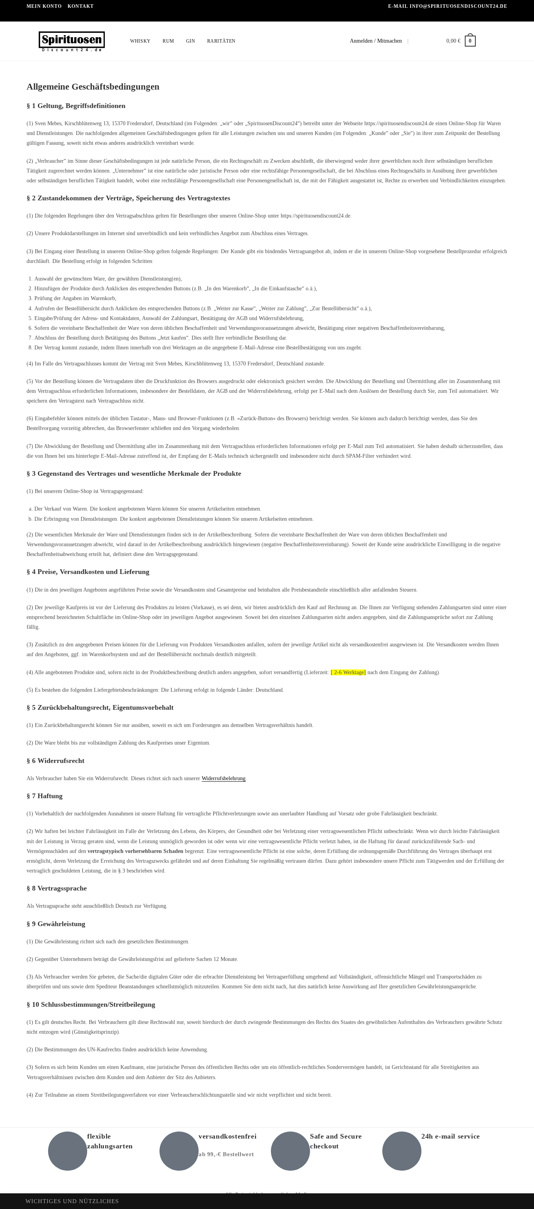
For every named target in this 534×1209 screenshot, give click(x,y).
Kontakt (81, 6)
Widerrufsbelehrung (223, 778)
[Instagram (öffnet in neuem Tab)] (505, 41)
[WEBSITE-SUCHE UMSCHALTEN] (249, 41)
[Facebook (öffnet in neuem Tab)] (494, 41)
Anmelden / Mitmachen (376, 41)
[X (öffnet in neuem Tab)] (484, 41)
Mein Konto (44, 6)
